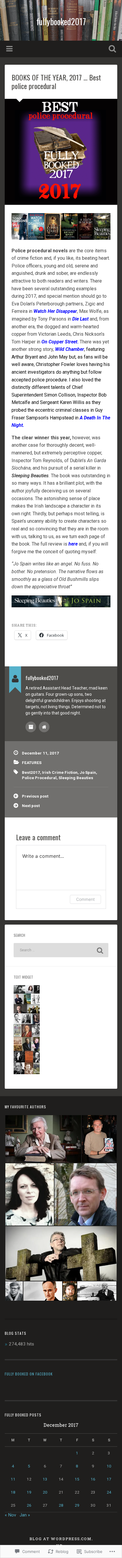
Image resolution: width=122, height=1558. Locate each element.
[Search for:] (61, 950)
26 (29, 1505)
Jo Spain (88, 772)
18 (13, 1492)
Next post (31, 805)
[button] (43, 1139)
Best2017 (31, 772)
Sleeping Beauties (76, 777)
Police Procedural (39, 777)
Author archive (30, 727)
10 (109, 1466)
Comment (85, 899)
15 (77, 1479)
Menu (10, 49)
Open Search (111, 49)
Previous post (35, 796)
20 (45, 1492)
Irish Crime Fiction (60, 772)
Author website (44, 727)
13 (45, 1479)
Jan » (25, 1515)
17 (109, 1479)
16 (93, 1479)
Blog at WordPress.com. (61, 1538)
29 (77, 1505)
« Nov (10, 1515)
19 (29, 1492)
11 (13, 1479)
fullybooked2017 (61, 21)
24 (109, 1492)
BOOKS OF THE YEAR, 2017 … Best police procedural (56, 81)
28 (61, 1505)
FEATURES (31, 762)
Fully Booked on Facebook (29, 1373)
